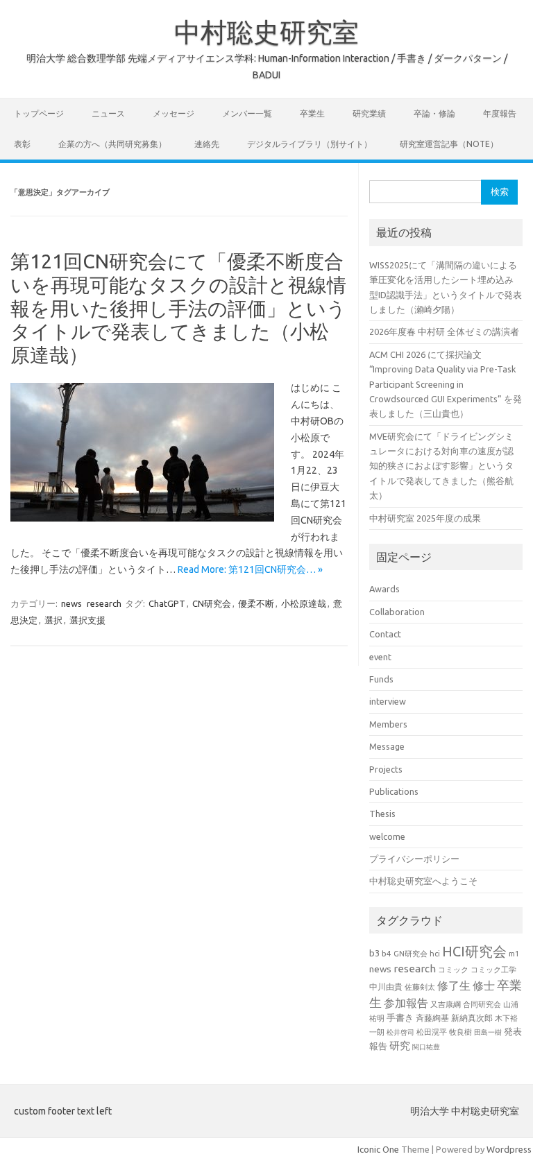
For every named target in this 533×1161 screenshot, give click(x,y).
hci (435, 953)
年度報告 (499, 113)
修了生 (454, 985)
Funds (381, 679)
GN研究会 (411, 953)
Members (388, 724)
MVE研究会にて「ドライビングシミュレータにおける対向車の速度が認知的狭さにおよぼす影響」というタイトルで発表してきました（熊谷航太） (441, 466)
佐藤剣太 (420, 987)
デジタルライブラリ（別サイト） (309, 143)
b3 (374, 953)
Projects (386, 769)
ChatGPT (167, 603)
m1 (514, 953)
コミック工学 (493, 969)
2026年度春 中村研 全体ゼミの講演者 (444, 331)
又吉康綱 (445, 1004)
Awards (384, 589)
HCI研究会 (474, 951)
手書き (400, 1018)
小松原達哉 (303, 603)
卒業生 (312, 113)
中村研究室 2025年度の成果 (425, 518)
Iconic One (378, 1149)
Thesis (382, 813)
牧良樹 (460, 1032)
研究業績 (369, 113)
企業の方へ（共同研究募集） (112, 143)
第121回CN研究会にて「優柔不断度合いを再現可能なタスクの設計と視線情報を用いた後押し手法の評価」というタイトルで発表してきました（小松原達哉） (178, 307)
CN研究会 (211, 603)
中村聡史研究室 (266, 31)
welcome (387, 836)
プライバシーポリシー (414, 858)
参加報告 (406, 1003)
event (380, 657)
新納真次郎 (472, 1017)
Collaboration (397, 612)
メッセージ (173, 113)
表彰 (22, 143)
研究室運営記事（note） (449, 143)
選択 (53, 620)
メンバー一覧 (247, 113)
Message (387, 746)
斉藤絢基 (432, 1017)
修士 (484, 985)
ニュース (108, 113)
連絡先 (206, 143)
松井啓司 (400, 1032)
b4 (386, 953)
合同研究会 (482, 1004)
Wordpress (509, 1149)
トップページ (39, 113)
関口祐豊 (426, 1046)
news (71, 603)
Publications (393, 791)
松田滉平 (431, 1031)
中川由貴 (386, 986)
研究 (399, 1045)
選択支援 (87, 620)
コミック (453, 969)
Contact (385, 634)
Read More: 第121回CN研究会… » (250, 569)
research (104, 603)
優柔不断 (256, 603)
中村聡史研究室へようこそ (423, 881)
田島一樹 (488, 1032)
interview (387, 701)
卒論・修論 (434, 113)
